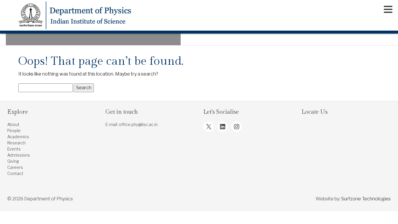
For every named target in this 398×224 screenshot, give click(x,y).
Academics (18, 136)
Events (14, 148)
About (13, 124)
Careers (15, 167)
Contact (15, 173)
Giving (13, 161)
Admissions (18, 155)
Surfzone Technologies (366, 199)
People (14, 130)
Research (16, 142)
